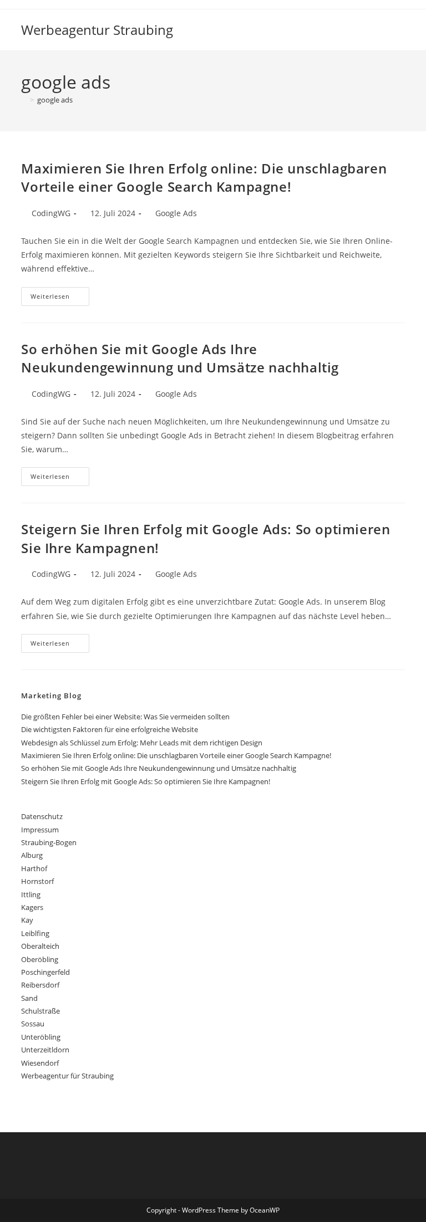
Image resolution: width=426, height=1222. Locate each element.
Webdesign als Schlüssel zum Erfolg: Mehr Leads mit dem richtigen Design (141, 743)
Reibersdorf (40, 985)
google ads (55, 100)
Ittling (30, 894)
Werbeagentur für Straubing (67, 1076)
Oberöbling (39, 959)
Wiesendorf (40, 1063)
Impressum (40, 830)
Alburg (32, 855)
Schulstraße (40, 1011)
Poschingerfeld (45, 972)
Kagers (32, 907)
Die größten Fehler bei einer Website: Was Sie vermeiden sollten (125, 717)
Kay (27, 920)
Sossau (32, 1024)
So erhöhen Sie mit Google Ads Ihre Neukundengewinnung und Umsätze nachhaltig (180, 358)
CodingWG (51, 213)
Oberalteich (40, 946)
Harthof (34, 868)
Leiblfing (35, 933)
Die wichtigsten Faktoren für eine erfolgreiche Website (109, 729)
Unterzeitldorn (45, 1050)
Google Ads (176, 213)
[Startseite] (24, 100)
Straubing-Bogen (49, 842)
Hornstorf (37, 881)
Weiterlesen (60, 298)
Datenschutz (42, 816)
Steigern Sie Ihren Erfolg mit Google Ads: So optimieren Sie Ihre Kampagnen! (145, 781)
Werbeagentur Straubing (97, 30)
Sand (29, 998)
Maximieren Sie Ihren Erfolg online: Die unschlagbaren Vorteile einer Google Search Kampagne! (204, 177)
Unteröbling (40, 1037)
